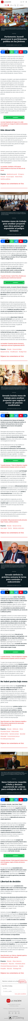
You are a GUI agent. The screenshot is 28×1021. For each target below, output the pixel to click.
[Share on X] (7, 52)
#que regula (4, 528)
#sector (10, 528)
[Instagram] (16, 1013)
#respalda (3, 968)
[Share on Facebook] (3, 52)
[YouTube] (19, 1013)
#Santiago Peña (17, 968)
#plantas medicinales (18, 528)
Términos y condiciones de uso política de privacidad (14, 1008)
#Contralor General (5, 731)
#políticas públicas (5, 179)
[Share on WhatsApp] (12, 52)
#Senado (3, 176)
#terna (21, 729)
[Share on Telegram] (16, 52)
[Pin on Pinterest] (20, 52)
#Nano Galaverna (17, 961)
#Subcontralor (15, 731)
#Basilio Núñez (4, 734)
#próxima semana (14, 734)
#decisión (9, 968)
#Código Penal (22, 351)
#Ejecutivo (11, 963)
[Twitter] (13, 1013)
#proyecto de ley (5, 351)
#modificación (14, 351)
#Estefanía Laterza (20, 963)
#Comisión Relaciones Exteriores (9, 966)
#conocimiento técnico (13, 736)
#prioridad (22, 734)
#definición (15, 729)
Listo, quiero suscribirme (20, 993)
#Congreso (21, 174)
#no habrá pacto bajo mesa (8, 738)
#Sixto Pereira (18, 176)
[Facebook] (9, 1013)
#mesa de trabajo (17, 349)
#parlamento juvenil (12, 174)
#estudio (21, 966)
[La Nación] (6, 2)
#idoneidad (3, 736)
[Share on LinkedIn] (25, 52)
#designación (4, 963)
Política (14, 33)
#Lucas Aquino (10, 176)
